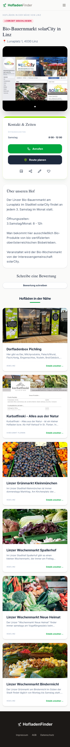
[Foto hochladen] (21, 171)
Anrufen (37, 148)
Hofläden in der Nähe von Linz (22, 15)
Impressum (22, 735)
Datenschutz (47, 735)
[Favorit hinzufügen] (49, 171)
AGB (34, 735)
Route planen (37, 159)
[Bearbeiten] (39, 171)
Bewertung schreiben (35, 285)
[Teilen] (30, 171)
